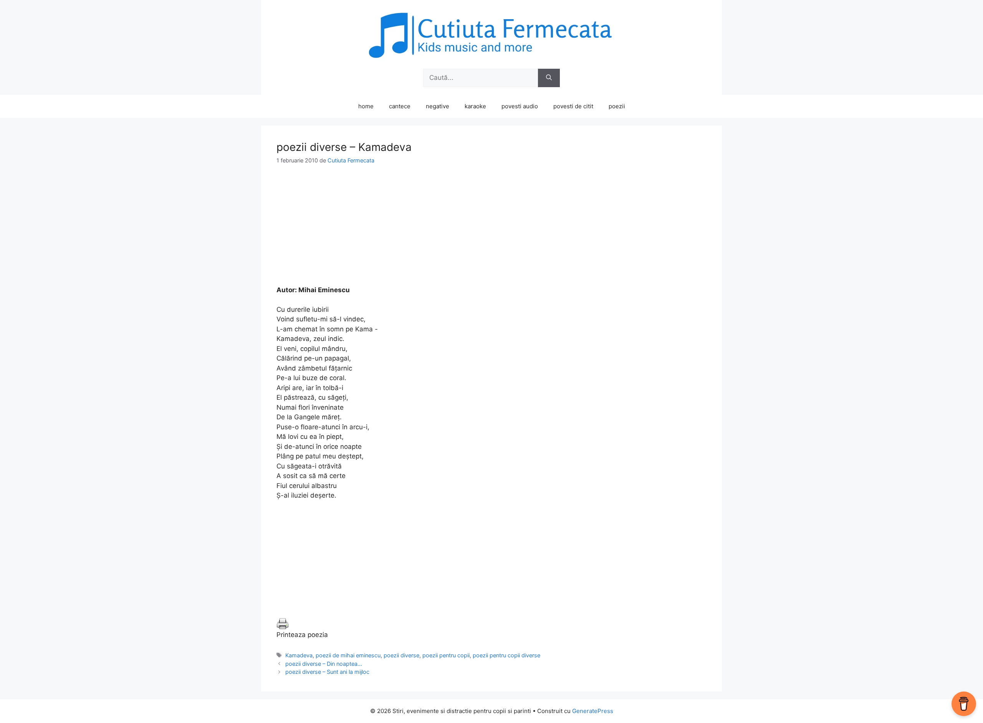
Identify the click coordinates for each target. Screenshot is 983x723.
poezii (617, 106)
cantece (399, 106)
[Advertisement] (491, 231)
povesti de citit (573, 106)
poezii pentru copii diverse (506, 655)
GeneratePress (592, 711)
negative (437, 106)
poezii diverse (401, 655)
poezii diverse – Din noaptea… (323, 663)
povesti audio (519, 106)
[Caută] (549, 78)
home (366, 106)
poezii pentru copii (446, 655)
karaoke (475, 106)
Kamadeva (299, 655)
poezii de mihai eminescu (348, 655)
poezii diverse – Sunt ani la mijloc (327, 671)
